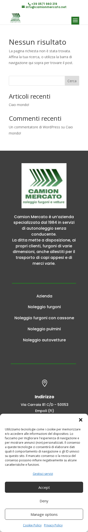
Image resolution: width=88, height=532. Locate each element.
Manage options (44, 514)
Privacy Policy (53, 525)
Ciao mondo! (19, 104)
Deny (44, 500)
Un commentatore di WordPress (34, 127)
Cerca (72, 81)
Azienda (44, 296)
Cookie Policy (32, 525)
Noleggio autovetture (44, 340)
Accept (44, 487)
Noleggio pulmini (44, 329)
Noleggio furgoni (44, 307)
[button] (80, 419)
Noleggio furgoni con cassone (44, 318)
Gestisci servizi (43, 474)
